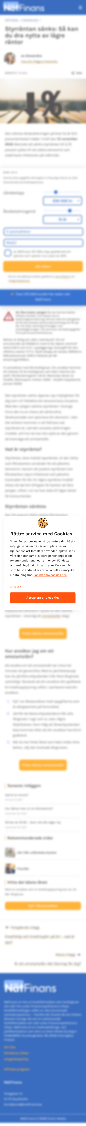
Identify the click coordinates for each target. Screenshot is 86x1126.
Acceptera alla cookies (42, 598)
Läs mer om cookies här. (50, 575)
